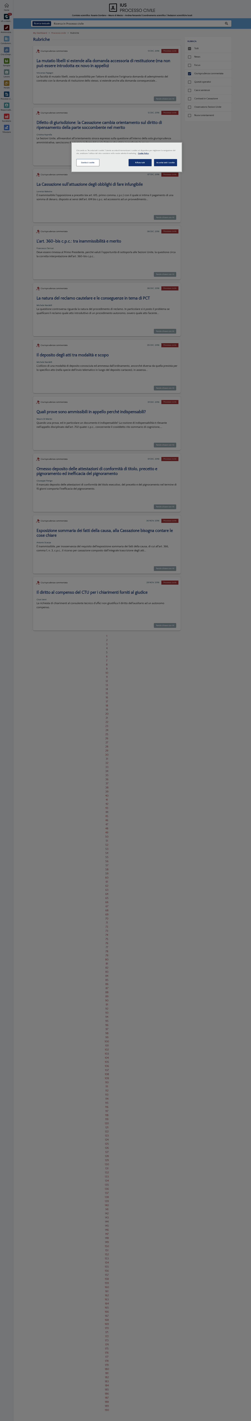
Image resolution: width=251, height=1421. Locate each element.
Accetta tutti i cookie (165, 162)
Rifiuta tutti (140, 162)
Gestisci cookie (88, 162)
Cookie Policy (143, 153)
